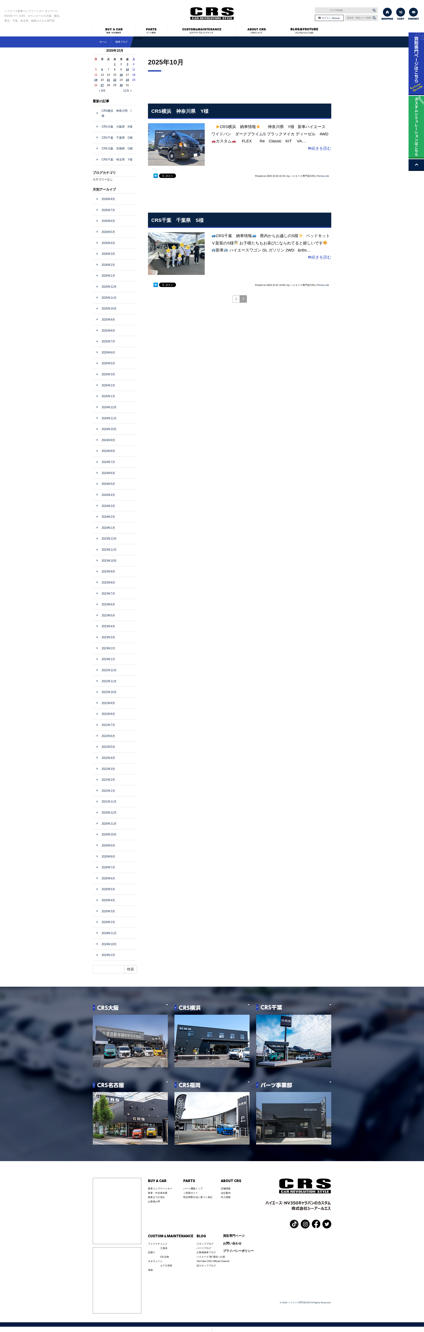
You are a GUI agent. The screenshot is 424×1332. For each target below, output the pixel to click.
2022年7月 (108, 725)
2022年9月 (108, 703)
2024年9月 (108, 440)
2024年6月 (108, 473)
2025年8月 (108, 330)
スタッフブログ (205, 1243)
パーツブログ (204, 1248)
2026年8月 (108, 199)
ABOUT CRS (231, 1181)
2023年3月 (108, 637)
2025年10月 (109, 308)
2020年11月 (109, 823)
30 (121, 85)
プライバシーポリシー (238, 1251)
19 (95, 79)
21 (108, 79)
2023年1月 (108, 659)
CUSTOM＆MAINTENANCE (170, 1236)
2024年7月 (108, 462)
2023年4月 (108, 626)
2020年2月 (108, 922)
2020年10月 (109, 834)
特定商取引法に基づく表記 (197, 1197)
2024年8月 (108, 451)
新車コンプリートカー (160, 1188)
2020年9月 (108, 845)
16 (121, 74)
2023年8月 (108, 582)
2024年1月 (108, 527)
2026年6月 (108, 221)
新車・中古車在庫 (157, 1193)
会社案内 (226, 1193)
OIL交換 (164, 1256)
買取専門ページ (234, 1236)
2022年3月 (108, 769)
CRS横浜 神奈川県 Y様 (180, 111)
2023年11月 (109, 549)
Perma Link (323, 176)
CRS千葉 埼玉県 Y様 (117, 159)
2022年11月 (109, 681)
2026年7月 (108, 210)
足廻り (151, 1252)
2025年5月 (108, 363)
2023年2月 (108, 648)
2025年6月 (108, 352)
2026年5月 (108, 232)
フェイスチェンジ (157, 1243)
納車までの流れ (156, 1197)
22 (114, 79)
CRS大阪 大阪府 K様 (117, 126)
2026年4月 (108, 243)
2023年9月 (108, 571)
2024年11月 (109, 418)
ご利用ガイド (190, 1193)
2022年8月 (108, 714)
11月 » (127, 90)
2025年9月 (108, 319)
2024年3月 (108, 506)
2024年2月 (108, 516)
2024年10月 (109, 429)
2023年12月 (109, 538)
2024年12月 (109, 407)
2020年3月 (108, 911)
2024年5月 (108, 484)
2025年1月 (108, 396)
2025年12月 (109, 286)
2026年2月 (108, 264)
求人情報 (226, 1197)
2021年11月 (109, 801)
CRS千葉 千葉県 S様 (177, 220)
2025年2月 (108, 385)
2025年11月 (109, 297)
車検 (150, 1270)
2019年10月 (109, 944)
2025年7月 (108, 341)
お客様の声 (154, 1201)
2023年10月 (109, 560)
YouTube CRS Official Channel (213, 1261)
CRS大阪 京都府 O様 (117, 148)
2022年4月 (108, 758)
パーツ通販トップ (193, 1188)
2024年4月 (108, 495)
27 (102, 85)
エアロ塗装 (166, 1265)
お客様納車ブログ (206, 1252)
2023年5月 (108, 615)
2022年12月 (109, 670)
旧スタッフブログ (206, 1265)
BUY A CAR (157, 1181)
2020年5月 (108, 889)
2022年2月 (108, 779)
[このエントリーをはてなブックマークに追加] (155, 175)
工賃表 (163, 1248)
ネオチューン (155, 1261)
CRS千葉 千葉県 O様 (117, 137)
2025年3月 (108, 374)
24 (127, 79)
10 (127, 69)
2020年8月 (108, 856)
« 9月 (102, 90)
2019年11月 (109, 933)
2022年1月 (108, 790)
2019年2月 (108, 955)
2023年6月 (108, 604)
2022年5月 (108, 746)
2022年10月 (109, 692)
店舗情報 (226, 1188)
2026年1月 (108, 275)
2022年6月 (108, 736)
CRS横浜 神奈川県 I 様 (116, 113)
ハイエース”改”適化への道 (211, 1256)
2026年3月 (108, 253)
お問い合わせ (232, 1243)
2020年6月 (108, 878)
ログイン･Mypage (331, 18)
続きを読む (321, 148)
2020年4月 (108, 900)
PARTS (189, 1181)
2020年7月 (108, 867)
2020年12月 (109, 812)
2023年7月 (108, 593)
